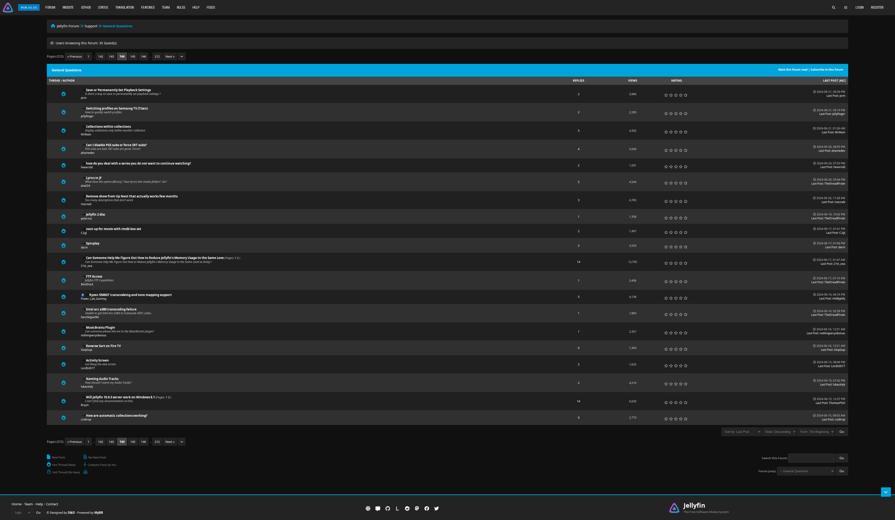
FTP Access (94, 276)
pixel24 (85, 186)
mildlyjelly (838, 298)
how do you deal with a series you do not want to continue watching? (138, 163)
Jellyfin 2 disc (95, 214)
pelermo (86, 218)
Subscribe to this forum (827, 70)
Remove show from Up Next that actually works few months (132, 196)
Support (91, 26)
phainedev (87, 153)
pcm (83, 98)
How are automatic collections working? (116, 415)
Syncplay (92, 243)
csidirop (86, 419)
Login (860, 7)
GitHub (86, 7)
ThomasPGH (837, 403)
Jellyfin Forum (68, 26)
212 (157, 56)
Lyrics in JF (94, 178)
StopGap (86, 350)
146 (143, 56)
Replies (578, 81)
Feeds (211, 7)
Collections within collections (108, 126)
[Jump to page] (182, 56)
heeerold (87, 167)
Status (103, 7)
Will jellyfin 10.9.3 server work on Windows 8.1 (120, 397)
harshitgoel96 (90, 317)
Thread (54, 81)
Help (196, 7)
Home (16, 504)
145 (132, 56)
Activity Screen (97, 360)
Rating (676, 81)
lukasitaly (87, 387)
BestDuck (87, 284)
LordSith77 (88, 368)
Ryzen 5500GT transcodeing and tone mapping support (130, 295)
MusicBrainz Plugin (100, 327)
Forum (50, 7)
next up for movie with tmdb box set (113, 229)
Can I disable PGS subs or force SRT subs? (116, 145)
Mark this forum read (793, 70)
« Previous (74, 56)
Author (69, 81)
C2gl (84, 233)
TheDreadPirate (834, 184)
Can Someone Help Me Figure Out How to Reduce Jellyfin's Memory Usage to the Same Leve (155, 258)
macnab (86, 204)
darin (84, 247)
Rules (181, 7)
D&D (71, 512)
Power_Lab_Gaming (93, 299)
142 (100, 56)
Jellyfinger (87, 116)
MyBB (98, 512)
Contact (52, 504)
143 (111, 56)
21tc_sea (86, 266)
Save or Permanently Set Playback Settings (118, 90)
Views (632, 81)
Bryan (85, 405)
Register (877, 7)
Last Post (830, 81)
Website (68, 7)
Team (165, 7)
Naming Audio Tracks (102, 379)
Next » (170, 56)
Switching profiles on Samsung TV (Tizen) (117, 108)
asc (842, 81)
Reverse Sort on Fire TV (103, 346)
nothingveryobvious (93, 335)
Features (148, 7)
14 (578, 262)
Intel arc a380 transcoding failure (111, 309)
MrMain (86, 134)
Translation (124, 7)
